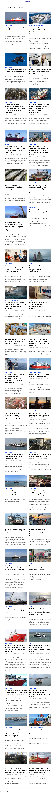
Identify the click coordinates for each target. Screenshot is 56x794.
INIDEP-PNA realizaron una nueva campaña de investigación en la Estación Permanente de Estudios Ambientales (14, 378)
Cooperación (32, 337)
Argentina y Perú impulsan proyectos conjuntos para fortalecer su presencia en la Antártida (39, 342)
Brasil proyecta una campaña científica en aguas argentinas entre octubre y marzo (15, 30)
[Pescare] (28, 1)
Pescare (32, 36)
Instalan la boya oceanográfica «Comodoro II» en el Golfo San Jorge (15, 611)
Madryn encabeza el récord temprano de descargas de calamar (38, 212)
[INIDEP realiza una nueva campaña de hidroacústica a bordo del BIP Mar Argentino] (16, 481)
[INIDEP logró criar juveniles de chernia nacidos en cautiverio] (16, 59)
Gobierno (7, 766)
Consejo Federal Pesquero (36, 25)
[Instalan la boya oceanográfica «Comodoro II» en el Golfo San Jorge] (16, 598)
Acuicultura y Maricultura (12, 300)
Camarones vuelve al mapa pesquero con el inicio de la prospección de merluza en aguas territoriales (14, 269)
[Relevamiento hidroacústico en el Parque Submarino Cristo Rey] (40, 444)
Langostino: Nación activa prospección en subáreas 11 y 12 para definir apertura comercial (15, 149)
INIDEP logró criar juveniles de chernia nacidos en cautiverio (15, 71)
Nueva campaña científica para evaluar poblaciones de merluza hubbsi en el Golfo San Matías (40, 648)
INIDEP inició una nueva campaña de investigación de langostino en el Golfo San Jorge (40, 415)
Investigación (8, 25)
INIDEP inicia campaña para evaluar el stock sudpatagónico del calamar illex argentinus (15, 568)
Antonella (8, 34)
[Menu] (6, 1)
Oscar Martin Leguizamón (11, 193)
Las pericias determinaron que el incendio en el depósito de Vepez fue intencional (40, 568)
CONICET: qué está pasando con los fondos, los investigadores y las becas (40, 71)
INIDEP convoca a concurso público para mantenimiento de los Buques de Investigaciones (16, 770)
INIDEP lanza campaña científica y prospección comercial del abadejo (37, 493)
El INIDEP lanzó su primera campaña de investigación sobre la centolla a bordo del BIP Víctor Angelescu (15, 733)
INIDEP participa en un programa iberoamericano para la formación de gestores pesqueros (39, 532)
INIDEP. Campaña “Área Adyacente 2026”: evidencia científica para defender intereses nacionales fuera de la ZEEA (39, 150)
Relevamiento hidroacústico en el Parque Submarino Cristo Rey (40, 455)
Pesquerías (8, 144)
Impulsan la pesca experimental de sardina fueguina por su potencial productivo (14, 188)
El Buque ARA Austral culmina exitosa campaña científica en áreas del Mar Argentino (39, 770)
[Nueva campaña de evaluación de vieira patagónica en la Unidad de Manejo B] (16, 329)
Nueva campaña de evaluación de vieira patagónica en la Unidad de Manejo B (15, 341)
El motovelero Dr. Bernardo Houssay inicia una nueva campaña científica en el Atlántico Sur (38, 269)
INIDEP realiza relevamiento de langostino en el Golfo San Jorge (16, 691)
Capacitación (32, 526)
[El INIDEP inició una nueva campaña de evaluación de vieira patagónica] (16, 444)
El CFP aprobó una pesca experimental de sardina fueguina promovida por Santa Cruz (39, 31)
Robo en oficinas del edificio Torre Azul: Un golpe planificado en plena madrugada (38, 305)
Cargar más (27, 787)
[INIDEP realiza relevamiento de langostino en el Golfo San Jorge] (16, 680)
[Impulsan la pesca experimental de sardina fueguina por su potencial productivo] (16, 175)
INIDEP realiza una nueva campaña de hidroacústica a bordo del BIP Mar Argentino (15, 493)
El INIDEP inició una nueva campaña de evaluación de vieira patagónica (14, 456)
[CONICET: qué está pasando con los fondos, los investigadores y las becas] (40, 59)
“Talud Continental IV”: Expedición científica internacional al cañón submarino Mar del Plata (13, 416)
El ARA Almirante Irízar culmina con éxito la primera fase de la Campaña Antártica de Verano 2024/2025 (39, 612)
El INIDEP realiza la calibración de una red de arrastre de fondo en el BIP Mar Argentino (15, 531)
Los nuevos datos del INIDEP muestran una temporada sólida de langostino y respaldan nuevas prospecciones (39, 108)
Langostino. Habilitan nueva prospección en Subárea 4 (39, 375)
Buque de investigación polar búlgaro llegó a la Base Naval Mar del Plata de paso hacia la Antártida (15, 648)
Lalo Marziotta (9, 614)
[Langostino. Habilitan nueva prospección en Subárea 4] (40, 364)
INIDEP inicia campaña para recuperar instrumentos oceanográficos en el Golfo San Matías (39, 693)
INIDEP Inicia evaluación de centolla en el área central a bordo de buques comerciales (39, 732)
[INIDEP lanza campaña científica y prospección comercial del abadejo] (40, 481)
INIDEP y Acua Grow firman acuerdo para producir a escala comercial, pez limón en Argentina (16, 305)
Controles (7, 220)
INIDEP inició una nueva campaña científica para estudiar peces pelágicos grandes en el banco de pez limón (38, 189)
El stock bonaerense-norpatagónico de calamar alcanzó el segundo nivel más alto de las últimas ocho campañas (15, 108)
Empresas (31, 300)
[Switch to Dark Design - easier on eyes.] (50, 1)
